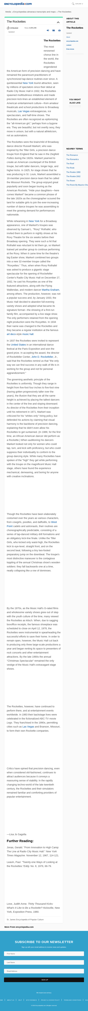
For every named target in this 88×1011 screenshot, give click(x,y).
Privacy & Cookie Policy (50, 1000)
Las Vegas (24, 111)
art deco (11, 334)
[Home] (18, 3)
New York (28, 83)
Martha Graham (50, 289)
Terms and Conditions (72, 1000)
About (72, 41)
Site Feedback (31, 1000)
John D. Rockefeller (42, 356)
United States (18, 344)
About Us (10, 1000)
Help (20, 1000)
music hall (27, 334)
